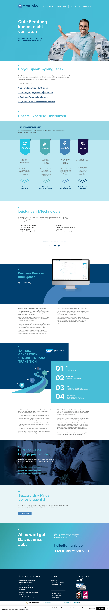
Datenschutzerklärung (24, 609)
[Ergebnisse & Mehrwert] (54, 245)
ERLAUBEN (101, 608)
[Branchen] (59, 245)
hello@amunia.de (68, 545)
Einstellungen (92, 608)
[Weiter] (101, 225)
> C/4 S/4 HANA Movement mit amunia (36, 102)
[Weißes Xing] (81, 580)
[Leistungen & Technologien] (50, 245)
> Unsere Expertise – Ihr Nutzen (33, 88)
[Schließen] (107, 608)
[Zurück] (8, 225)
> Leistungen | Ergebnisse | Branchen (35, 92)
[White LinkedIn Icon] (77, 580)
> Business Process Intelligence (33, 97)
